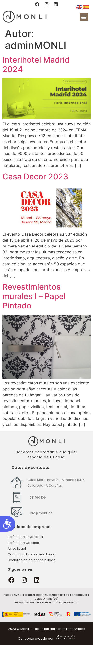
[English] (79, 6)
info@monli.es (41, 513)
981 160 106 (38, 497)
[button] (84, 17)
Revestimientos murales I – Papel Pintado (34, 296)
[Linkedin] (56, 4)
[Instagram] (46, 4)
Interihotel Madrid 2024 (36, 64)
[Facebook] (37, 4)
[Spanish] (86, 6)
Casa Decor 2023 (35, 176)
